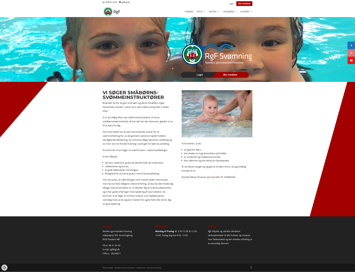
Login (231, 4)
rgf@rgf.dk (115, 249)
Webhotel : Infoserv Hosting (148, 267)
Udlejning (228, 12)
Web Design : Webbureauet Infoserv (119, 267)
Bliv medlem (244, 3)
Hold (199, 12)
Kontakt (245, 12)
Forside (189, 12)
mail (212, 177)
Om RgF (213, 12)
